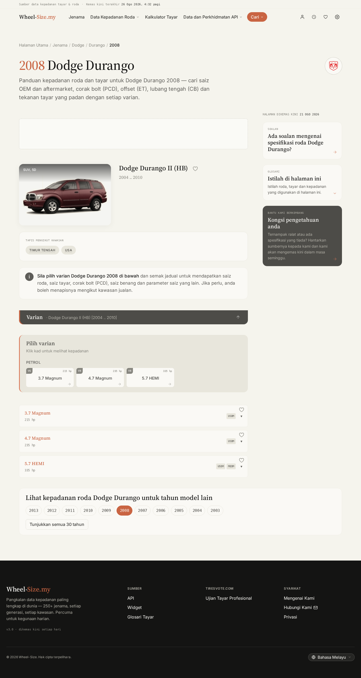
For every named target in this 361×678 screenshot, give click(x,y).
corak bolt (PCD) (96, 89)
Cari (255, 17)
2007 (142, 510)
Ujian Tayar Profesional (229, 598)
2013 (33, 510)
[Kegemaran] (325, 17)
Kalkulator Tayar (161, 17)
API (130, 598)
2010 (88, 510)
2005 (179, 510)
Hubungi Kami (298, 607)
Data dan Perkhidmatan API (210, 17)
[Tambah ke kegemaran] (195, 169)
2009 (106, 510)
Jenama (77, 17)
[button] (133, 317)
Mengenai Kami (299, 598)
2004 (197, 510)
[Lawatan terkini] (314, 17)
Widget (134, 607)
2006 (160, 510)
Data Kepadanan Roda (112, 17)
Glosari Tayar (140, 617)
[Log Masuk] (302, 17)
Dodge (78, 45)
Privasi (290, 617)
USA (68, 250)
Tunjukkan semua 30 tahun (57, 524)
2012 (52, 510)
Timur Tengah (42, 250)
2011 (70, 510)
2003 (215, 510)
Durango (97, 45)
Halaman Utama (33, 45)
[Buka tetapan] (337, 17)
